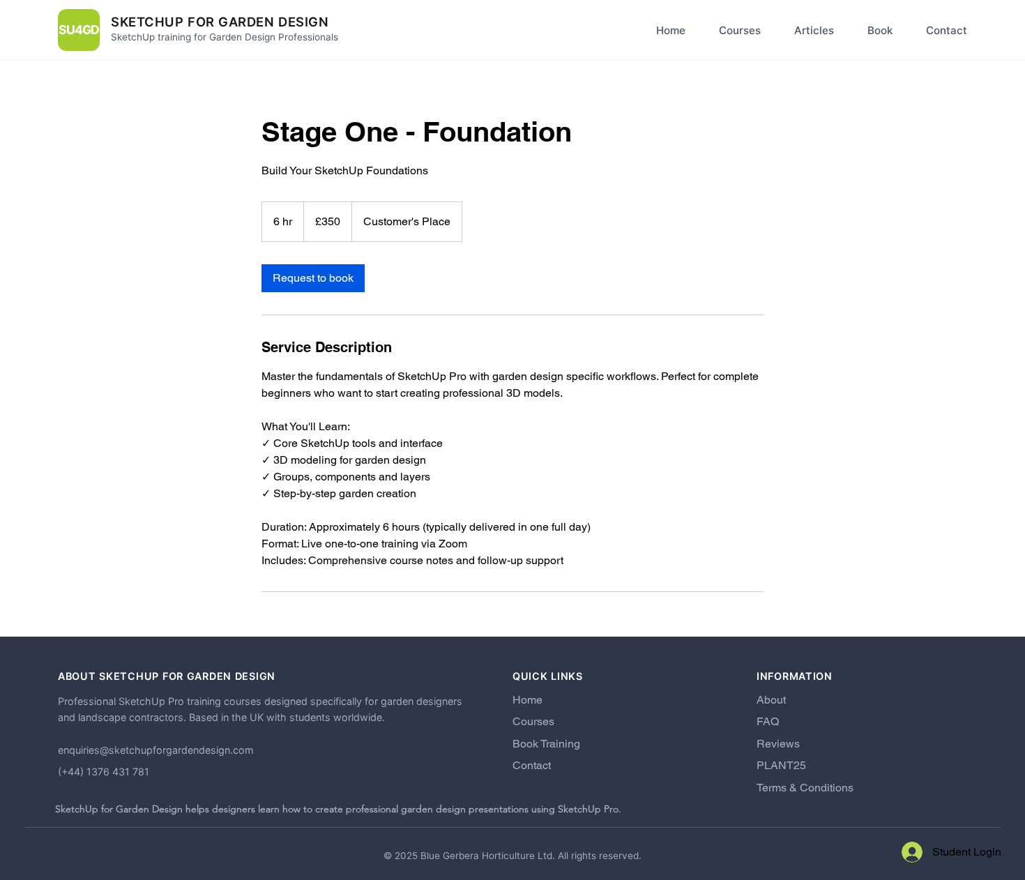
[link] (313, 278)
